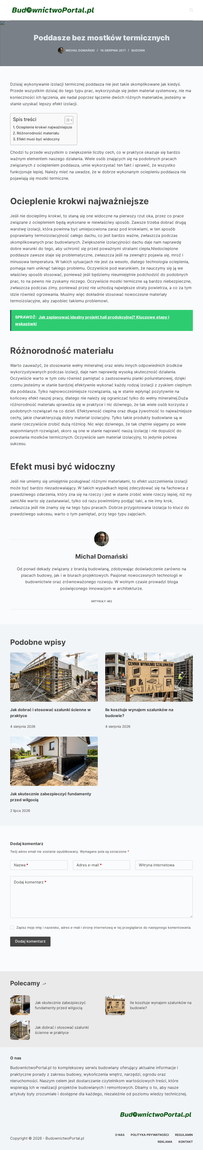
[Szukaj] (191, 10)
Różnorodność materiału (38, 133)
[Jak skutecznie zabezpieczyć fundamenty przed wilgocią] (54, 761)
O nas (120, 1135)
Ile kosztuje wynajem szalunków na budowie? (160, 1005)
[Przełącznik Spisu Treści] (66, 120)
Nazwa (21, 865)
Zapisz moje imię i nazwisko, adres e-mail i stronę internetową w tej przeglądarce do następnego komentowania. (103, 927)
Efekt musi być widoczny (38, 139)
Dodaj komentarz (30, 882)
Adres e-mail (89, 865)
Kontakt (185, 1142)
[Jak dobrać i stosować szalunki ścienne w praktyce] (54, 677)
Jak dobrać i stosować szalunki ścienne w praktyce (62, 1030)
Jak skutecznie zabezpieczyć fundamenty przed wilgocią (60, 1005)
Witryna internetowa (156, 865)
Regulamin (184, 1135)
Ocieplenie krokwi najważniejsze (44, 127)
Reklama (165, 1142)
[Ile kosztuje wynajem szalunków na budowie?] (149, 677)
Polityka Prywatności (150, 1135)
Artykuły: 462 (101, 601)
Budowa (138, 50)
